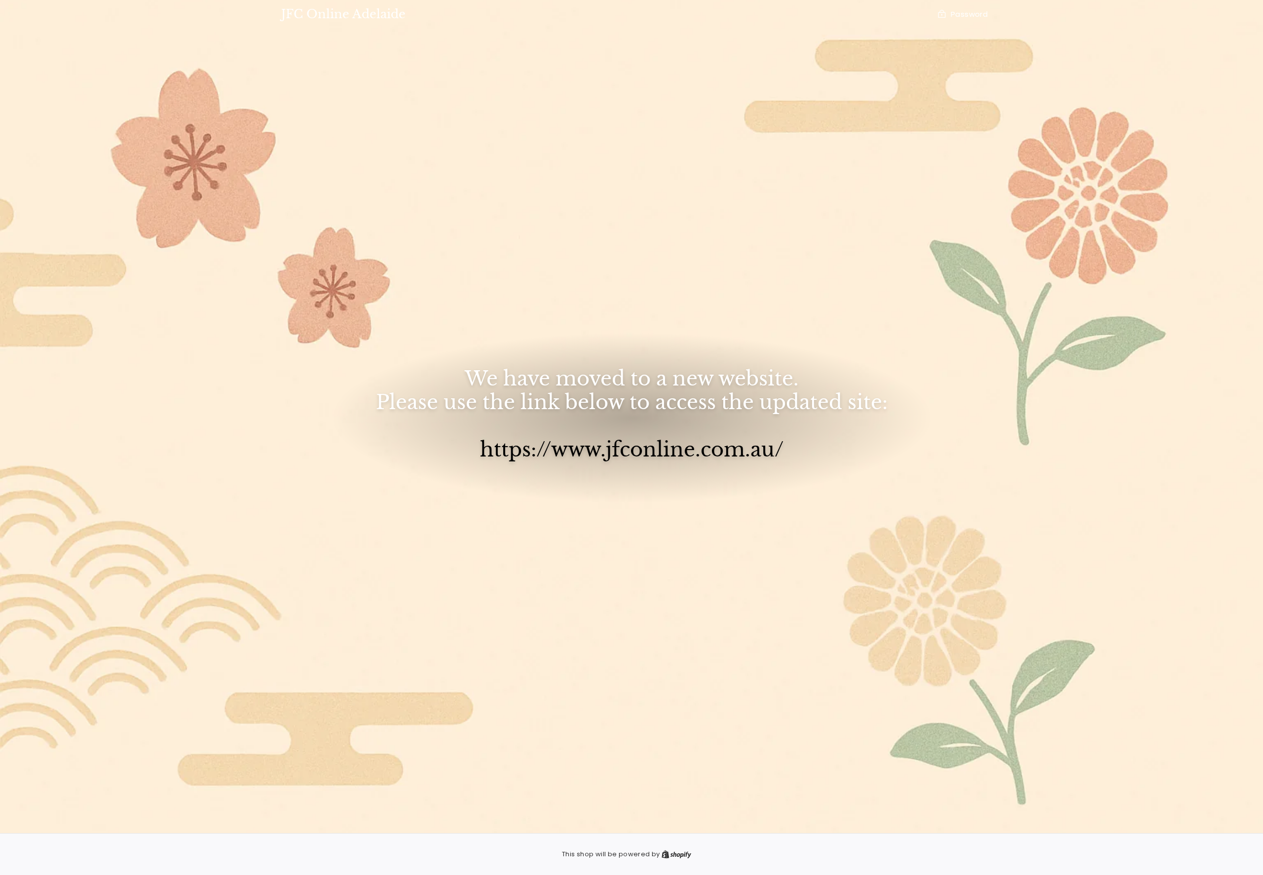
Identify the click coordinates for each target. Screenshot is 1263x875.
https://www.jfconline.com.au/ (631, 449)
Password (969, 14)
